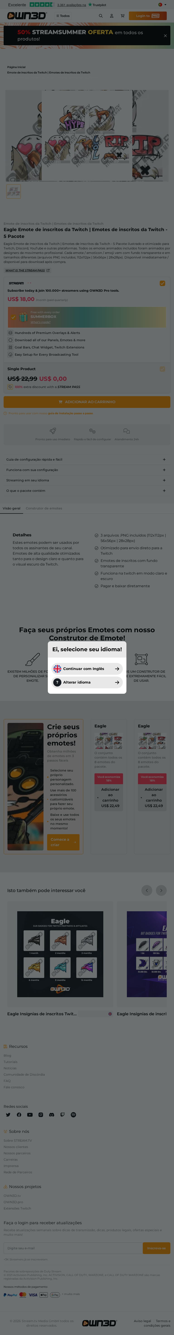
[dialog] (87, 667)
